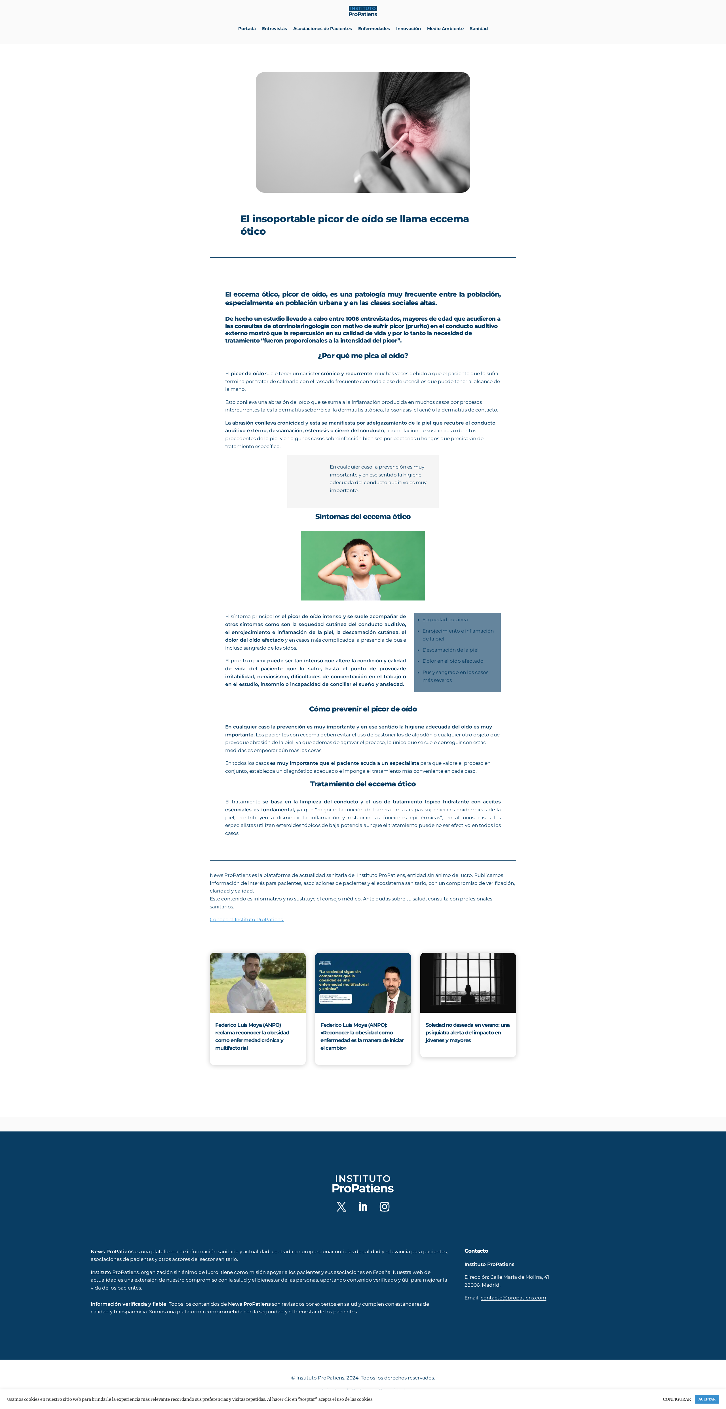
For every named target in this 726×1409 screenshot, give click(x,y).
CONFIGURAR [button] (677, 1399)
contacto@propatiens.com (513, 1298)
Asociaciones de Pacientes (322, 28)
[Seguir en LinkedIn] (363, 1206)
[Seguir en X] (341, 1206)
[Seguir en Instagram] (384, 1206)
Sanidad (479, 28)
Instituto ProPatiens (115, 1272)
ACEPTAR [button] (707, 1399)
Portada (247, 28)
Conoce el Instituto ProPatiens (247, 919)
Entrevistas (274, 28)
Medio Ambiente (445, 28)
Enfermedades (374, 28)
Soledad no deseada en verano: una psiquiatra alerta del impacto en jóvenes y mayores (468, 1032)
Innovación (408, 28)
